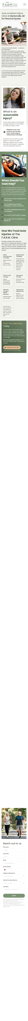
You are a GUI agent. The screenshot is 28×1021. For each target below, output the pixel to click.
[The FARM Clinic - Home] (10, 4)
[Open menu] (24, 4)
